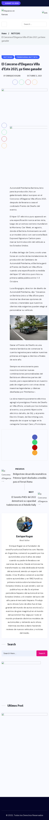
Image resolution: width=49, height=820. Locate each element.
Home (4, 33)
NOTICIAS (15, 33)
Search (42, 653)
